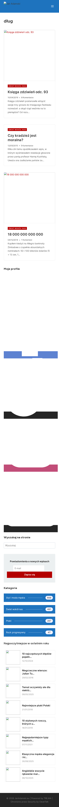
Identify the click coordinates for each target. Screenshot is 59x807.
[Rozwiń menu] (52, 6)
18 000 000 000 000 (25, 234)
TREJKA (47, 798)
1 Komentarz (26, 240)
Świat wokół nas (17, 86)
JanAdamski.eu (22, 798)
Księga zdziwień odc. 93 (28, 92)
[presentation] (29, 55)
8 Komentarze (27, 97)
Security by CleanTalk (38, 801)
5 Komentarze (27, 145)
